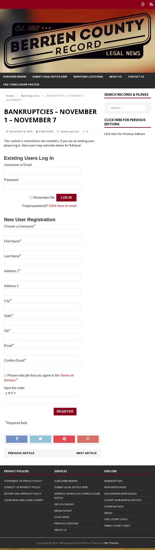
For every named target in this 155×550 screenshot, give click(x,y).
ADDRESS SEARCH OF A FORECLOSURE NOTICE (77, 496)
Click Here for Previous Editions (124, 134)
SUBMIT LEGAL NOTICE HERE (49, 76)
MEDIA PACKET (63, 511)
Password (11, 180)
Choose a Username (20, 226)
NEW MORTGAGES (115, 487)
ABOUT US (60, 530)
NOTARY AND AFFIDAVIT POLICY (22, 493)
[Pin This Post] (64, 439)
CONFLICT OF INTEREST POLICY (22, 487)
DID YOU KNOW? (64, 504)
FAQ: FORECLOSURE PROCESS (21, 84)
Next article (86, 453)
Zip (7, 330)
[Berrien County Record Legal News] (77, 41)
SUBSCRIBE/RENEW (66, 481)
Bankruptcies (70, 131)
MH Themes (111, 543)
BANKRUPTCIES (113, 481)
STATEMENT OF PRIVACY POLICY (23, 481)
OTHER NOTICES (114, 506)
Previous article (21, 453)
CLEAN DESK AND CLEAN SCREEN (23, 500)
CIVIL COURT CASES (116, 519)
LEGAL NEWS (62, 517)
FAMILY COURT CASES (117, 525)
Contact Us (136, 76)
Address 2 (11, 286)
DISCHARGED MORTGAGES (120, 493)
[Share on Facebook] (16, 439)
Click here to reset (62, 206)
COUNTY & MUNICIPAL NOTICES (123, 500)
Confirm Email (15, 360)
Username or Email (18, 165)
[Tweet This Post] (40, 439)
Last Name (12, 256)
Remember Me (44, 197)
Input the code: (14, 388)
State (8, 316)
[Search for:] (128, 108)
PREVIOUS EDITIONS (66, 523)
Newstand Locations (88, 76)
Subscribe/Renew (14, 76)
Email (9, 345)
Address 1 (12, 271)
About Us (115, 76)
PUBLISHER (46, 131)
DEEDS (108, 513)
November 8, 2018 (20, 131)
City (8, 301)
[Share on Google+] (88, 439)
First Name (13, 241)
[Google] (143, 4)
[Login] (151, 4)
